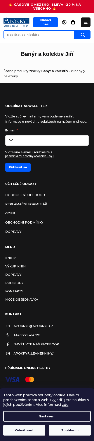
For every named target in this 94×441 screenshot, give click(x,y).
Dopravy (13, 232)
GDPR (10, 213)
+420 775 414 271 (27, 335)
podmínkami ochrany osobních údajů (29, 156)
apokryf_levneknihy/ (34, 353)
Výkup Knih (15, 266)
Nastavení (47, 416)
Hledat (83, 34)
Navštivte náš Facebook (36, 344)
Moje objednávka (21, 299)
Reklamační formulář (26, 204)
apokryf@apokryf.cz (33, 326)
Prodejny (14, 283)
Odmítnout (24, 430)
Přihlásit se (18, 167)
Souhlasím (69, 430)
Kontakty (14, 291)
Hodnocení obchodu (25, 195)
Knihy (10, 258)
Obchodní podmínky (24, 222)
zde (65, 405)
